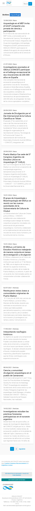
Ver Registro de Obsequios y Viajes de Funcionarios (17, 474)
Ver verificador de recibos (16, 480)
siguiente (22, 449)
